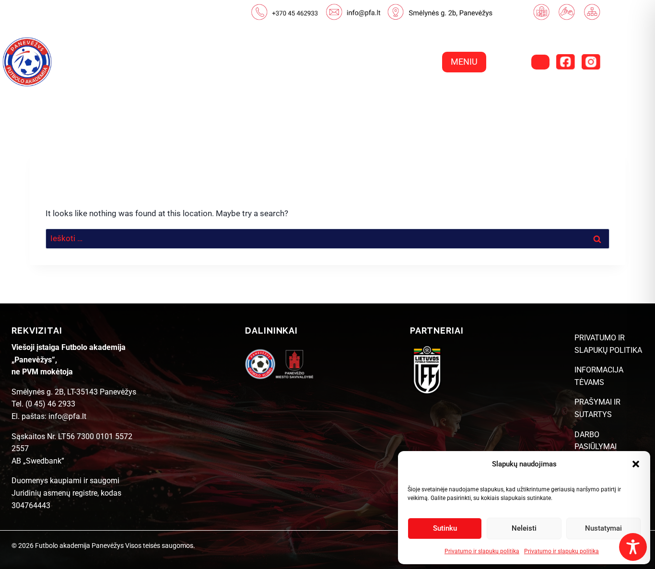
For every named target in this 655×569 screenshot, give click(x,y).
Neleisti (524, 528)
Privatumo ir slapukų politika (481, 551)
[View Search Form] (540, 62)
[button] (636, 464)
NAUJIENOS (303, 98)
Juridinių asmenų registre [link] (54, 493)
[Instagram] (591, 62)
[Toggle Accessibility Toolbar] (633, 547)
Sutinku (445, 528)
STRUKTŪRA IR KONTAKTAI (522, 98)
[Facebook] (565, 62)
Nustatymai (603, 528)
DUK (607, 98)
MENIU (464, 62)
